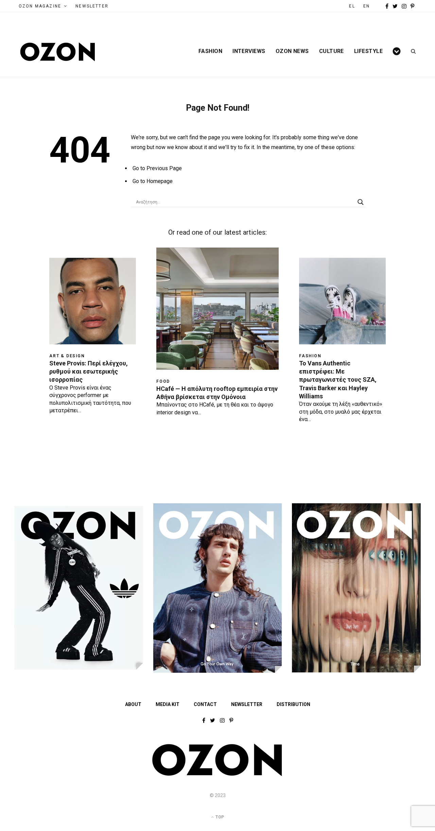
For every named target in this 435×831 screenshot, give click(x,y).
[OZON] (217, 774)
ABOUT (133, 704)
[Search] (411, 51)
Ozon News (292, 51)
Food (163, 381)
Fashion (210, 51)
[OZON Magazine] (58, 51)
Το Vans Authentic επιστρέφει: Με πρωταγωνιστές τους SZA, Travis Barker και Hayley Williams (338, 380)
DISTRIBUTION (293, 704)
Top (219, 817)
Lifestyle (368, 51)
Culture (331, 51)
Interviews (248, 51)
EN (366, 6)
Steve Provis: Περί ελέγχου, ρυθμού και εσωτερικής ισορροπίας (88, 371)
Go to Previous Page (157, 168)
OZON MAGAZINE (40, 6)
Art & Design (67, 356)
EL (352, 6)
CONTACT (205, 704)
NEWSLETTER (91, 6)
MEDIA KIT (167, 704)
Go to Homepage (153, 181)
